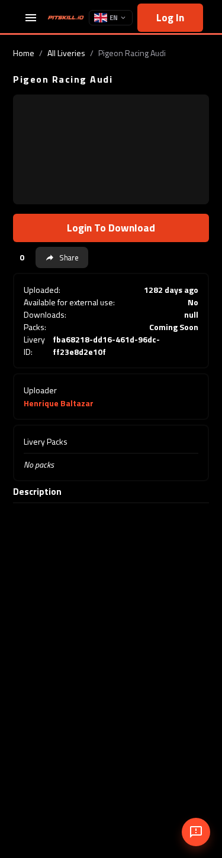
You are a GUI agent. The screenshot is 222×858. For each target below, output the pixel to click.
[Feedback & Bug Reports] (196, 832)
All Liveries (66, 53)
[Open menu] (31, 18)
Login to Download (111, 228)
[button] (62, 257)
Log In (170, 17)
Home (23, 53)
